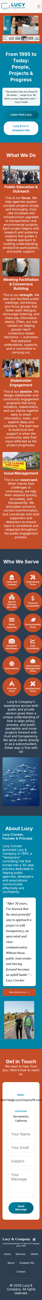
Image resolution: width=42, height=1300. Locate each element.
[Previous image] (5, 28)
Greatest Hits (26, 1262)
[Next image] (37, 28)
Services (20, 1254)
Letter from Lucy (24, 115)
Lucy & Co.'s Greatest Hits (21, 128)
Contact (21, 1271)
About (11, 1262)
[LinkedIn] (34, 1240)
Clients (34, 1254)
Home (7, 1254)
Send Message (21, 1208)
